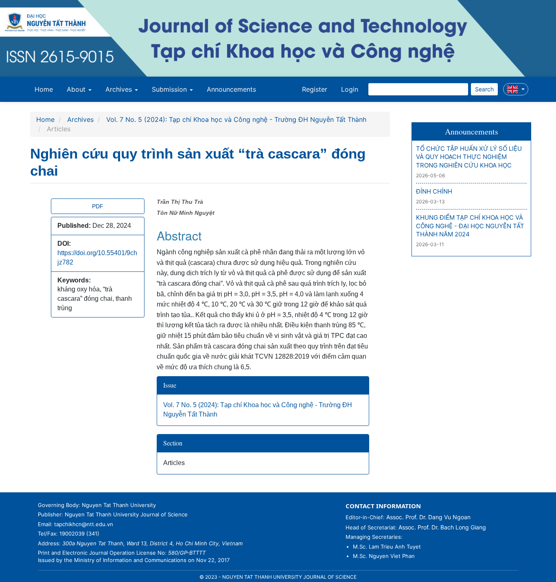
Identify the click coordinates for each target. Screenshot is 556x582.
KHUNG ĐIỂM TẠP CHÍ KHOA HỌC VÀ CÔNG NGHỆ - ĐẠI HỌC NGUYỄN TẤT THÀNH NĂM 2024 (470, 226)
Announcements (231, 89)
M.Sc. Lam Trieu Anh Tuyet (387, 546)
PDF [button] (97, 206)
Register (314, 89)
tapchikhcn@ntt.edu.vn (83, 524)
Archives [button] (119, 89)
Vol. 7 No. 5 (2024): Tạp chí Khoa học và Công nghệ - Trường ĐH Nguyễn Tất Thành (236, 119)
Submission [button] (170, 89)
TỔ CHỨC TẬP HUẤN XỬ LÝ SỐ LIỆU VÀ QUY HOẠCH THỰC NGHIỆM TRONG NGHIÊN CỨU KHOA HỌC (469, 157)
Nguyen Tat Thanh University (119, 505)
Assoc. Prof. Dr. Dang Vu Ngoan (428, 517)
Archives (80, 119)
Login (349, 89)
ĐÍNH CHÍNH (434, 191)
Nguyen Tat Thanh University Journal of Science (126, 514)
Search (484, 89)
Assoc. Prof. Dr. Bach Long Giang (442, 527)
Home (44, 89)
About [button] (77, 89)
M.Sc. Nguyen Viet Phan (384, 556)
